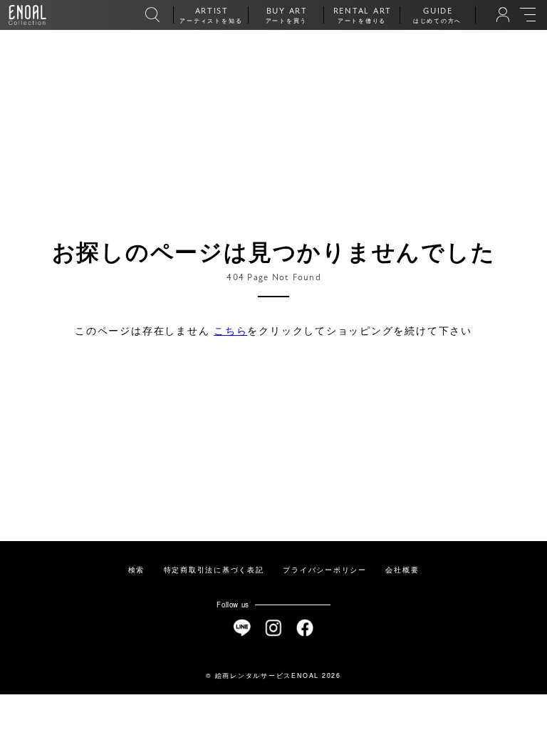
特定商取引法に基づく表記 (214, 570)
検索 (136, 570)
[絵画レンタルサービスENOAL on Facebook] (305, 627)
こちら (230, 330)
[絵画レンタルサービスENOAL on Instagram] (273, 627)
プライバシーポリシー (325, 570)
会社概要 (402, 570)
